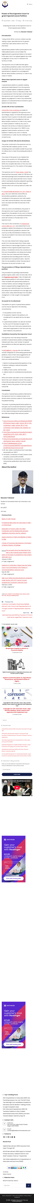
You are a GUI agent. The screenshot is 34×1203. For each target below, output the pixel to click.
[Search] (28, 1185)
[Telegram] (14, 1137)
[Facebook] (4, 1137)
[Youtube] (12, 1137)
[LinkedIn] (8, 1137)
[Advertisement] (17, 816)
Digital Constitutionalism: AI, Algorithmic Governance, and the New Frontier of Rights (17, 679)
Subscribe (17, 774)
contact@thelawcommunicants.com (18, 1130)
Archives (5, 1172)
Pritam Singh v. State (21, 172)
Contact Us (17, 1197)
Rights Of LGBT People (8, 519)
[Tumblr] (10, 1137)
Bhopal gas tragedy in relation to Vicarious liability (17, 649)
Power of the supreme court (15, 594)
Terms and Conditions (17, 1195)
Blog (19, 21)
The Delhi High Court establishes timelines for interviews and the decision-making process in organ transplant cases (17, 1105)
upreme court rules (11, 277)
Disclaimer (8, 1195)
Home (3, 1195)
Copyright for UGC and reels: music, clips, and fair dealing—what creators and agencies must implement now (17, 710)
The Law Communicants (12, 595)
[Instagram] (6, 1137)
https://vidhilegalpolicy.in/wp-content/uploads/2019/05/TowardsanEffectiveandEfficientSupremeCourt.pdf (17, 445)
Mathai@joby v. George (10, 350)
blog (6, 594)
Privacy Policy (27, 1195)
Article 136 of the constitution (11, 110)
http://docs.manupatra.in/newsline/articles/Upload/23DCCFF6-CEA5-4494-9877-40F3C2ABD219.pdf (17, 434)
